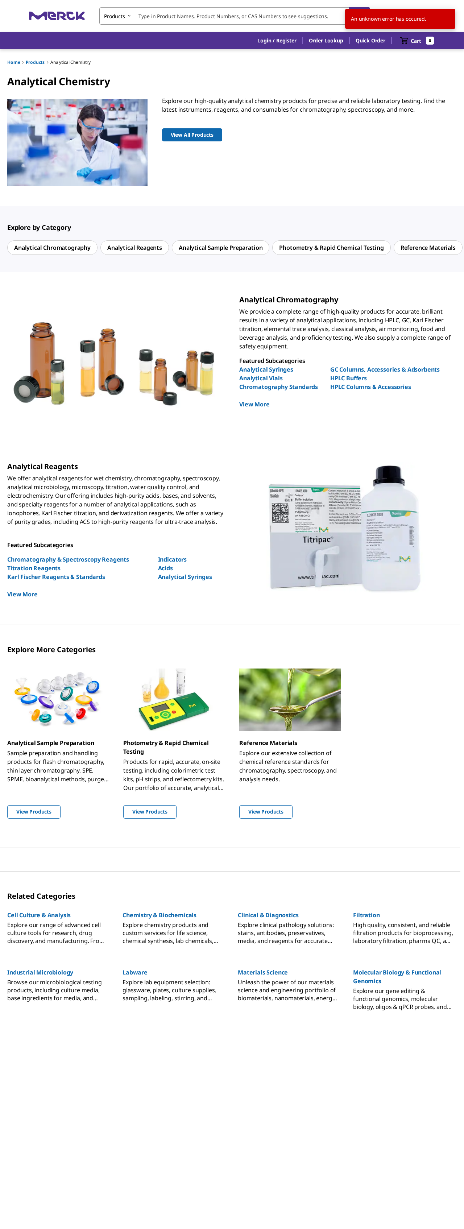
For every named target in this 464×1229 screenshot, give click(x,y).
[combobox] (234, 16)
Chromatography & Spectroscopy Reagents (68, 559)
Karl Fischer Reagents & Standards (56, 577)
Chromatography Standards (278, 387)
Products (35, 62)
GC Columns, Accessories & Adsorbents (385, 369)
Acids (165, 568)
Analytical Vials (260, 378)
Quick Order (370, 40)
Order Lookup (326, 40)
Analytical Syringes (266, 369)
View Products (33, 811)
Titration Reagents (34, 568)
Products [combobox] (114, 16)
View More (254, 404)
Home (13, 62)
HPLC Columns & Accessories (370, 387)
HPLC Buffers (348, 378)
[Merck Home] (57, 16)
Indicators (172, 559)
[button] (276, 40)
